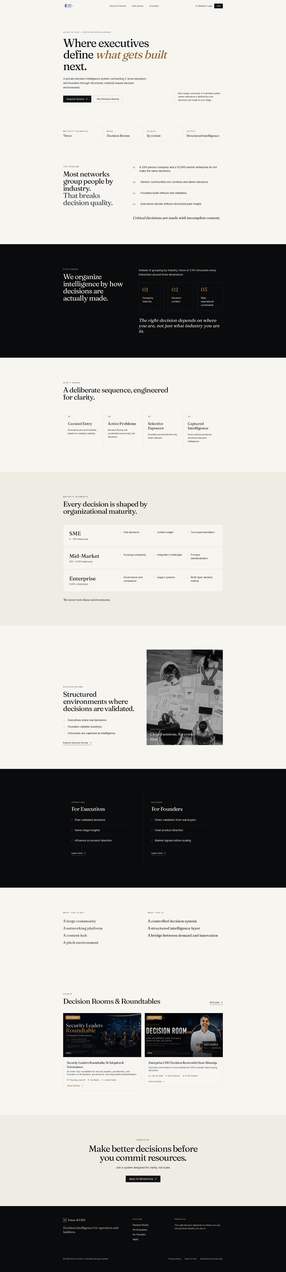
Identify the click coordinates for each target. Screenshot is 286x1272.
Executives (137, 6)
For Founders (139, 1234)
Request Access (75, 99)
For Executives (140, 1229)
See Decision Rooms (108, 99)
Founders (154, 6)
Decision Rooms (118, 6)
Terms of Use (190, 1259)
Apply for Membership (141, 1179)
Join (218, 6)
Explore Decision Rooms (75, 742)
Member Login (205, 6)
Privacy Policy (175, 1259)
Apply (135, 1239)
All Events (215, 1002)
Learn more (77, 853)
